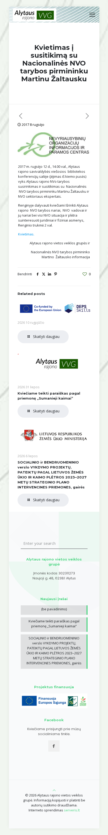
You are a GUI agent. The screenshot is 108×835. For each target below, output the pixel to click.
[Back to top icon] (54, 790)
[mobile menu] (92, 14)
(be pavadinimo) (54, 609)
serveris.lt (72, 810)
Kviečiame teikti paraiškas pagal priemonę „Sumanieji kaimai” (54, 623)
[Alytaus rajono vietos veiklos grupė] (35, 14)
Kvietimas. (26, 234)
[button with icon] (54, 746)
